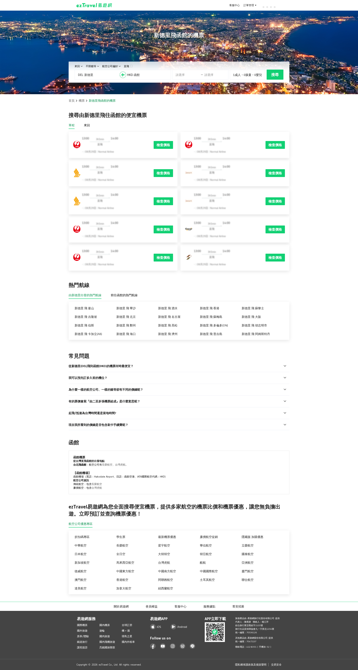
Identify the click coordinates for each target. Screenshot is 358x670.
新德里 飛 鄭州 (126, 325)
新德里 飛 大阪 (251, 317)
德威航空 (81, 571)
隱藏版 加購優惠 (252, 537)
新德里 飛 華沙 (126, 308)
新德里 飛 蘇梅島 (211, 317)
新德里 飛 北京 (126, 317)
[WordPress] (183, 646)
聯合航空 (248, 580)
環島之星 (127, 636)
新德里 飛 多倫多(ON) (214, 325)
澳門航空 (81, 580)
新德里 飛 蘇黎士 (253, 308)
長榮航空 (107, 464)
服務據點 (209, 606)
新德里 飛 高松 (168, 325)
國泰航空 (248, 554)
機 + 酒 (126, 630)
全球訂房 (127, 625)
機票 (82, 100)
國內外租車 (128, 642)
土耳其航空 (207, 580)
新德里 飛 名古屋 (169, 317)
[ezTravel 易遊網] (94, 5)
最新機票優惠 (167, 537)
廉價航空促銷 (209, 537)
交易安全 (276, 664)
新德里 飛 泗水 (168, 308)
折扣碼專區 (82, 537)
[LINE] (192, 646)
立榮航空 (248, 545)
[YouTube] (163, 646)
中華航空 (81, 545)
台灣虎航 (120, 464)
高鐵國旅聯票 (107, 647)
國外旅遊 (82, 630)
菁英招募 (238, 606)
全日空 (120, 554)
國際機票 (82, 625)
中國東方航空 (125, 571)
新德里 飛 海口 (126, 334)
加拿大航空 (123, 588)
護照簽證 (82, 647)
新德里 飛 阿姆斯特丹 (256, 334)
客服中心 (234, 5)
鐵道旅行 (82, 642)
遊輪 (102, 630)
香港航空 (122, 580)
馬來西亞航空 (125, 562)
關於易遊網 (121, 606)
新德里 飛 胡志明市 (254, 325)
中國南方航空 (167, 571)
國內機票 (104, 625)
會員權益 (152, 606)
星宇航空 (164, 545)
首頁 (72, 100)
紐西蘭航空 (165, 588)
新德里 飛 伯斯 (84, 325)
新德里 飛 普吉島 (211, 334)
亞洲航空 (248, 562)
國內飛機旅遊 (107, 642)
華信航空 (206, 545)
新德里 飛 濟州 (168, 334)
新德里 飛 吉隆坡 (86, 317)
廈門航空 (248, 571)
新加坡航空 (82, 562)
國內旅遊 (104, 636)
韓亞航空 (206, 554)
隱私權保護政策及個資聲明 (250, 664)
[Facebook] (153, 646)
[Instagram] (173, 646)
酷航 (203, 562)
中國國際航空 (209, 571)
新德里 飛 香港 (209, 308)
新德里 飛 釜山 (84, 308)
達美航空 (81, 588)
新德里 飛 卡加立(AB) (88, 334)
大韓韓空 (164, 554)
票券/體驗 (83, 636)
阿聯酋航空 (165, 580)
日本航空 (81, 554)
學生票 (120, 537)
